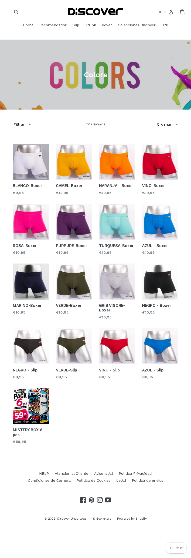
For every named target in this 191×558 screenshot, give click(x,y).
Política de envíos (147, 480)
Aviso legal (103, 473)
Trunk (90, 25)
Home (28, 25)
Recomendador (53, 25)
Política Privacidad (135, 473)
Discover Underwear (72, 518)
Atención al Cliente (71, 473)
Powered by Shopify (132, 518)
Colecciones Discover (137, 25)
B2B (164, 25)
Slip (75, 25)
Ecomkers (103, 518)
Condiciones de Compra (49, 480)
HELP (44, 473)
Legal (121, 480)
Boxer (107, 25)
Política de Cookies (93, 480)
